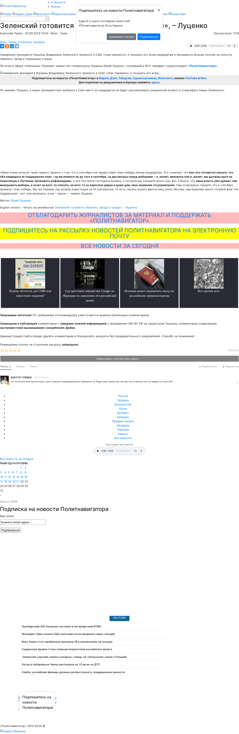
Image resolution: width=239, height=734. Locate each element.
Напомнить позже (121, 37)
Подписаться (149, 37)
